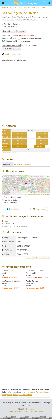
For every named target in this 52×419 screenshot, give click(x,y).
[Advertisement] (26, 92)
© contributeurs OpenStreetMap (40, 176)
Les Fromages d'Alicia (11, 281)
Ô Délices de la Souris (35, 271)
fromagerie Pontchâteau (22, 395)
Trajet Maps (40, 209)
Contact (25, 411)
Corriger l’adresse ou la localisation (39, 194)
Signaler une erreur (9, 153)
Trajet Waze (15, 209)
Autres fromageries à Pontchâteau (15, 60)
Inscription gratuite (36, 411)
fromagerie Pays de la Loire (37, 392)
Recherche (49, 3)
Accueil (3, 3)
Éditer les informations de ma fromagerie (38, 257)
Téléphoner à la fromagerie (22, 164)
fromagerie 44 (7, 395)
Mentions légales (15, 411)
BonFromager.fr (29, 409)
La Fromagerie (8, 271)
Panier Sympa (32, 281)
